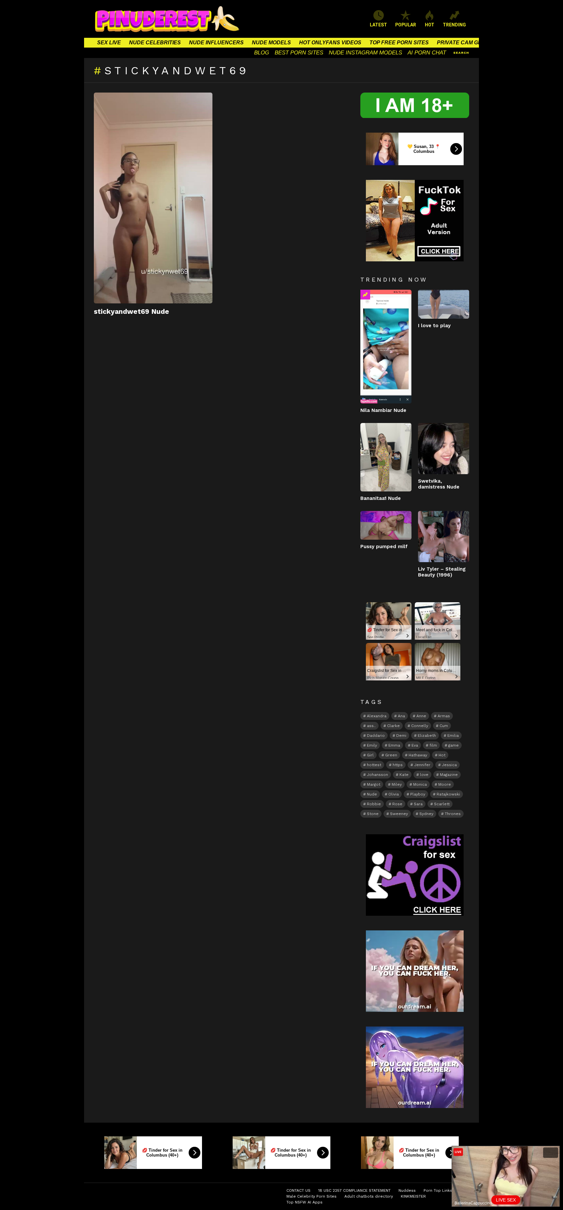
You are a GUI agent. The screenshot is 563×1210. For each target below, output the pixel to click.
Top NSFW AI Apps (304, 1202)
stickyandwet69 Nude (131, 311)
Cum (444, 725)
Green (391, 755)
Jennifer (422, 765)
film (433, 745)
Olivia (393, 794)
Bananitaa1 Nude (380, 498)
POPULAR (405, 24)
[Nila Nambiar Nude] (385, 346)
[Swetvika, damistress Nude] (443, 448)
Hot (442, 755)
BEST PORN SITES (299, 53)
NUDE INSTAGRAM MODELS (365, 53)
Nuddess (407, 1190)
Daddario (376, 735)
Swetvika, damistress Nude (438, 484)
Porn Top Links (438, 1190)
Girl (370, 755)
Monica (420, 784)
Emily (372, 745)
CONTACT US (298, 1190)
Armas (444, 716)
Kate (404, 774)
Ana (401, 716)
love (424, 774)
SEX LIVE (109, 42)
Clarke (393, 725)
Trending (365, 294)
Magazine (449, 774)
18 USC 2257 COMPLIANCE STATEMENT (354, 1190)
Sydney (426, 813)
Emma (394, 745)
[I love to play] (443, 304)
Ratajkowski (448, 794)
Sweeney (399, 813)
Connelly (419, 725)
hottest (374, 765)
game (453, 745)
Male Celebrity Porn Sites (311, 1196)
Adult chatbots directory (368, 1196)
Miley (397, 784)
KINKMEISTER (413, 1196)
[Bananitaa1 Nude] (385, 457)
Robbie (374, 804)
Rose (397, 804)
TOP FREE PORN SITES (399, 42)
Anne (421, 716)
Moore (444, 784)
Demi (401, 735)
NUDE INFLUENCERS (216, 42)
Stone (373, 813)
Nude (372, 794)
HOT (429, 24)
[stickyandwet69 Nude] (153, 198)
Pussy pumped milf (384, 546)
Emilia (453, 735)
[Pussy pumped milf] (385, 525)
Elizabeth (427, 735)
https (398, 765)
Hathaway (418, 755)
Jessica (449, 765)
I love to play (434, 325)
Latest (378, 24)
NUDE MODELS (271, 42)
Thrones (453, 813)
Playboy (417, 794)
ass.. (371, 725)
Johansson (377, 774)
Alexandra (376, 716)
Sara (418, 804)
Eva (414, 745)
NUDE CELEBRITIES (155, 42)
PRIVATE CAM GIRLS (463, 42)
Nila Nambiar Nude (383, 410)
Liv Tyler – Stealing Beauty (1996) (442, 572)
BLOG (261, 53)
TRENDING (454, 24)
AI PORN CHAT (427, 53)
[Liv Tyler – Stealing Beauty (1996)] (443, 536)
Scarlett (442, 804)
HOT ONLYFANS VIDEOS (330, 42)
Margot (373, 784)
